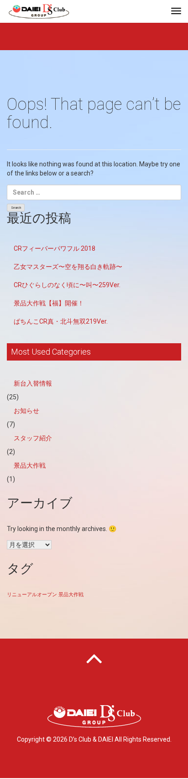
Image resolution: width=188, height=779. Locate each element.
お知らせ (26, 410)
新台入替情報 (33, 383)
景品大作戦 (30, 465)
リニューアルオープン (32, 595)
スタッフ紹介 (33, 438)
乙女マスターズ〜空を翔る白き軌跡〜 (68, 266)
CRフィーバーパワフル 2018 (54, 248)
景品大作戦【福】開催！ (49, 303)
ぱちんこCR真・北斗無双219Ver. (61, 321)
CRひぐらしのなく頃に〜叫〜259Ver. (67, 285)
